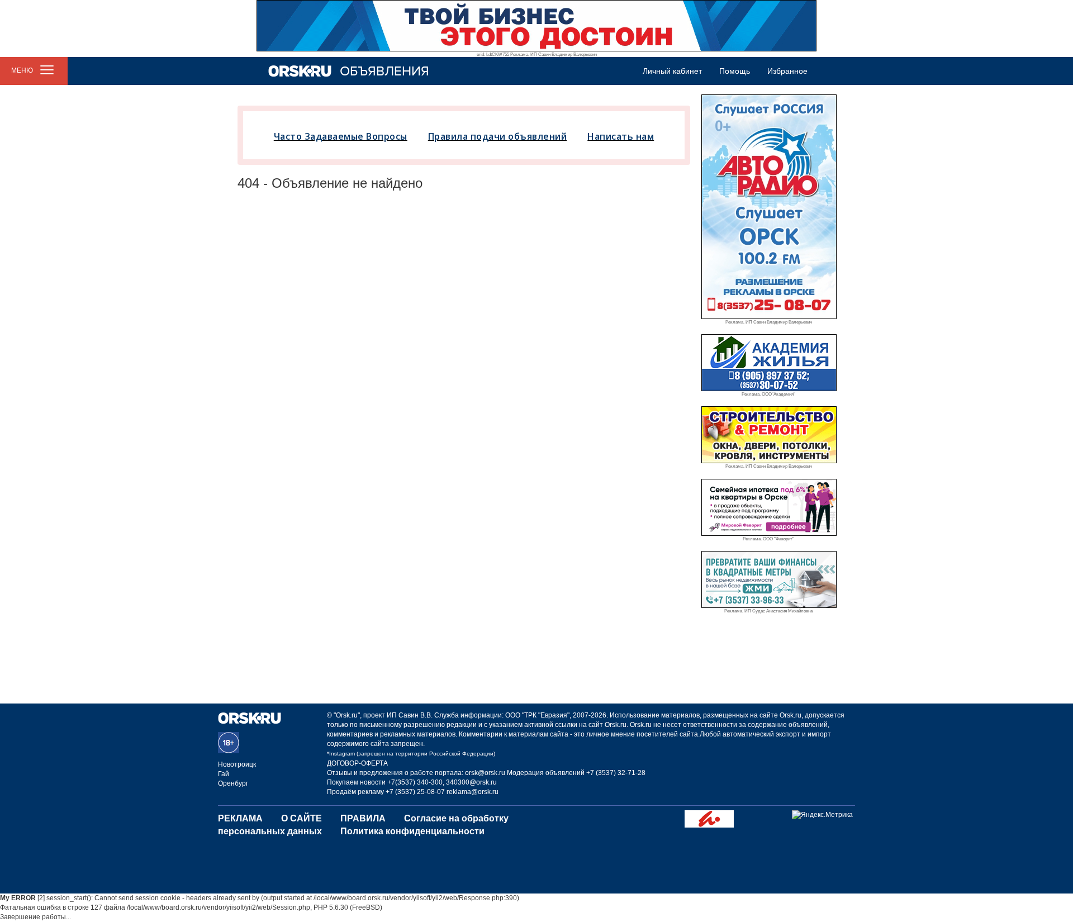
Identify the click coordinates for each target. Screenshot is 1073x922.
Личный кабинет (672, 70)
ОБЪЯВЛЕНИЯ (384, 71)
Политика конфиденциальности (412, 831)
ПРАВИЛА (363, 818)
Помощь (734, 70)
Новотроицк (237, 764)
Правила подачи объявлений (497, 136)
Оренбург (233, 783)
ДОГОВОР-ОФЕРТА (357, 763)
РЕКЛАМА (240, 818)
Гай (223, 774)
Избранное (787, 70)
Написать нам (620, 136)
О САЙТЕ (301, 818)
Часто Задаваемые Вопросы (340, 136)
